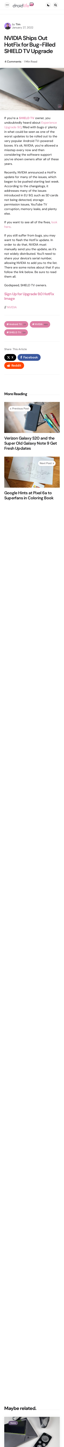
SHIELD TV (17, 332)
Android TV (17, 324)
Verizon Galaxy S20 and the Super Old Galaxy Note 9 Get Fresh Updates (30, 443)
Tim (18, 24)
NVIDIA (12, 307)
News (13, 1423)
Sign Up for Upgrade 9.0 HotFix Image (29, 296)
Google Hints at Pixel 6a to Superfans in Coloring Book (28, 495)
